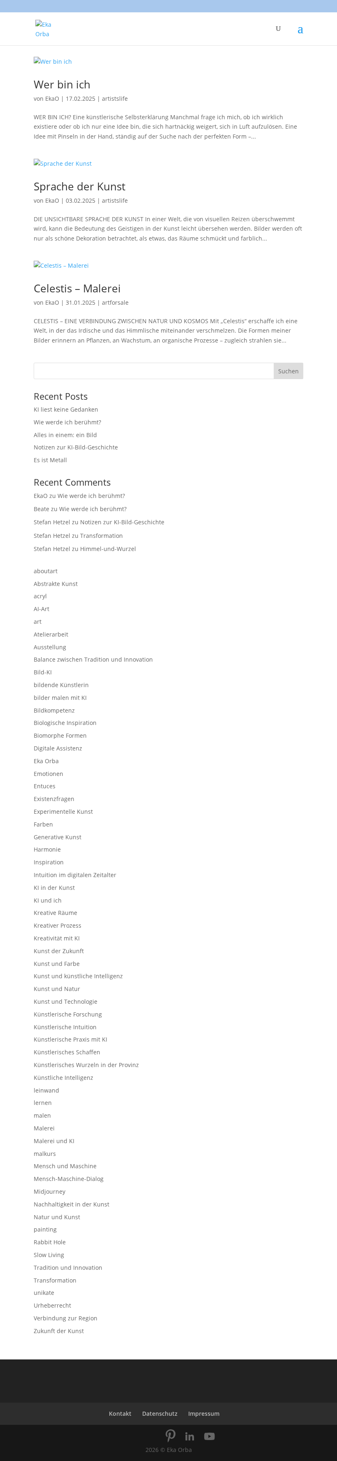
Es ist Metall (50, 460)
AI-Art (41, 609)
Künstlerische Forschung (68, 1014)
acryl (40, 596)
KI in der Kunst (54, 887)
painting (45, 1229)
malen (42, 1115)
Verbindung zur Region (65, 1318)
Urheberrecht (52, 1305)
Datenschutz (160, 1413)
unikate (44, 1293)
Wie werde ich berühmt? (67, 422)
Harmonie (47, 849)
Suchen (288, 371)
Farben (43, 824)
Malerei (44, 1128)
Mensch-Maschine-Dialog (69, 1179)
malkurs (45, 1154)
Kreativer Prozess (57, 925)
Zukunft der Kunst (59, 1331)
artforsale (115, 302)
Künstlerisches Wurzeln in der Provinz (86, 1065)
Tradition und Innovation (68, 1267)
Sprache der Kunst (79, 186)
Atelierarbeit (51, 634)
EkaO (52, 98)
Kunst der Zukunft (59, 951)
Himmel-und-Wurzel (108, 549)
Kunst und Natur (57, 989)
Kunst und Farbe (57, 964)
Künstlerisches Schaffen (67, 1052)
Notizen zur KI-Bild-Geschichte (76, 447)
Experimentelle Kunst (63, 811)
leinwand (46, 1090)
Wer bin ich (62, 84)
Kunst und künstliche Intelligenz (78, 976)
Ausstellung (50, 647)
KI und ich (48, 900)
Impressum (203, 1413)
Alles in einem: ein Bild (65, 435)
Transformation (101, 535)
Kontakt (120, 1413)
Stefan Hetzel (52, 522)
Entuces (44, 786)
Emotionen (48, 774)
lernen (43, 1103)
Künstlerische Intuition (65, 1027)
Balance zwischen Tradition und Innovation (93, 659)
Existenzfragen (54, 799)
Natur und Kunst (57, 1217)
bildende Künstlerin (61, 685)
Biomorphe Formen (60, 735)
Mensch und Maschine (65, 1166)
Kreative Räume (55, 913)
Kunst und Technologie (65, 1001)
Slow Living (49, 1255)
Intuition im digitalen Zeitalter (75, 875)
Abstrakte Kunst (56, 584)
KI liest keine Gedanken (66, 409)
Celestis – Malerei (77, 288)
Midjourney (49, 1191)
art (38, 621)
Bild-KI (43, 672)
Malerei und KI (54, 1141)
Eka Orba (46, 761)
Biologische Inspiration (65, 723)
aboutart (46, 571)
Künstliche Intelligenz (63, 1077)
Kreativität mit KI (57, 938)
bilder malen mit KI (60, 698)
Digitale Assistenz (58, 748)
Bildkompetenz (54, 710)
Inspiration (49, 862)
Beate (41, 509)
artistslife (115, 98)
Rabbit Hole (50, 1242)
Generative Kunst (57, 837)
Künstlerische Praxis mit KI (70, 1039)
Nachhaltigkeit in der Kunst (71, 1204)
